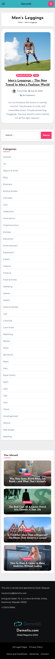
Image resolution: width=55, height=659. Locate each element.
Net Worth (8, 355)
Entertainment (10, 245)
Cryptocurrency (11, 225)
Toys (5, 402)
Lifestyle (7, 320)
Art (4, 164)
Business (7, 184)
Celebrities (8, 211)
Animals (7, 157)
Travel (6, 409)
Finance (7, 273)
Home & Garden (11, 307)
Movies (6, 341)
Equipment (8, 252)
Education (8, 239)
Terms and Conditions (16, 654)
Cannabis (7, 198)
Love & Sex (8, 327)
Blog (5, 177)
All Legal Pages (20, 647)
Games (6, 293)
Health (6, 300)
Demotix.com (27, 630)
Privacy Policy (36, 647)
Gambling (8, 286)
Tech (5, 389)
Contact (45, 654)
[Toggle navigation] (3, 3)
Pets (5, 368)
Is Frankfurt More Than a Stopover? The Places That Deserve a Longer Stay (27, 538)
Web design (8, 430)
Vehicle (6, 423)
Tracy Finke (22, 91)
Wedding (7, 436)
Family (6, 259)
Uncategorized (10, 416)
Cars (5, 205)
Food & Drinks (10, 280)
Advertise (34, 654)
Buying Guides (10, 191)
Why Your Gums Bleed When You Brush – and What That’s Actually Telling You (27, 481)
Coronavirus (9, 218)
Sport (6, 382)
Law (5, 314)
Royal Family (9, 375)
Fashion (7, 266)
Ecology (7, 232)
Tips (36, 75)
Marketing (8, 334)
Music (6, 348)
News (6, 361)
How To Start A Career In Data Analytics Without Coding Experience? (27, 566)
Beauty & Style (24, 75)
